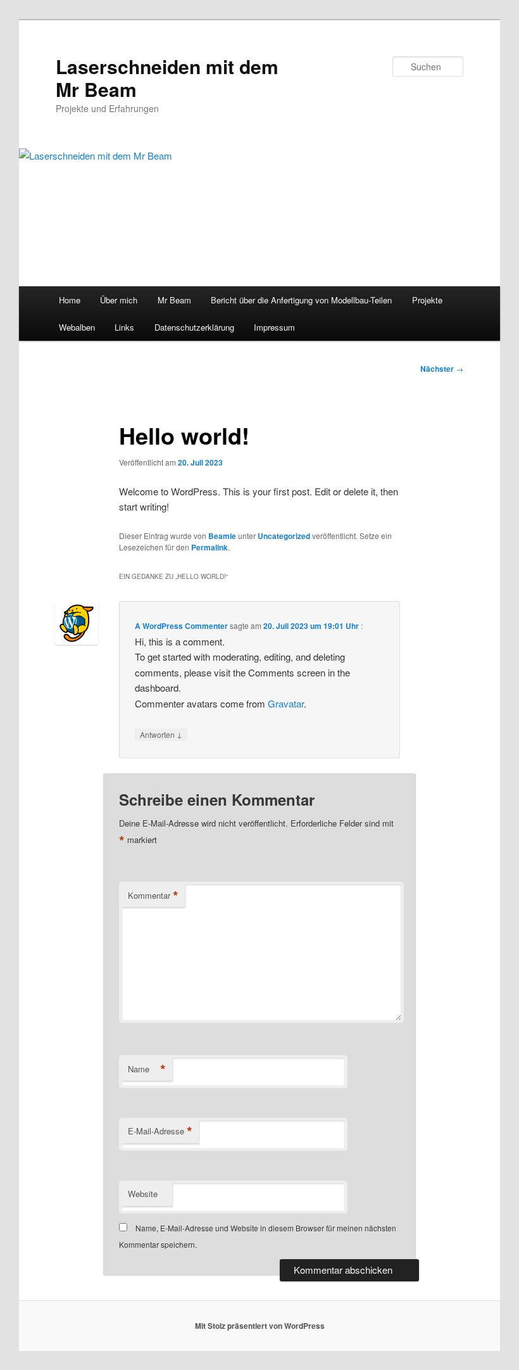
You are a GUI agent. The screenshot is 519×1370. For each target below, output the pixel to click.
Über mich (118, 300)
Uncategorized (284, 536)
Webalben (77, 327)
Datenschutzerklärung (194, 327)
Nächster (441, 368)
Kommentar (153, 895)
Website (143, 1194)
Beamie (222, 536)
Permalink (209, 547)
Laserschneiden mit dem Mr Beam (167, 78)
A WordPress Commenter (181, 625)
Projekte (427, 300)
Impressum (274, 327)
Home (69, 300)
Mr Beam (174, 300)
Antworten (161, 734)
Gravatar (286, 703)
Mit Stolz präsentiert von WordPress (260, 1325)
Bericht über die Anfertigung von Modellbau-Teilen (301, 300)
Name (147, 1069)
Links (124, 327)
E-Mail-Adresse (160, 1131)
